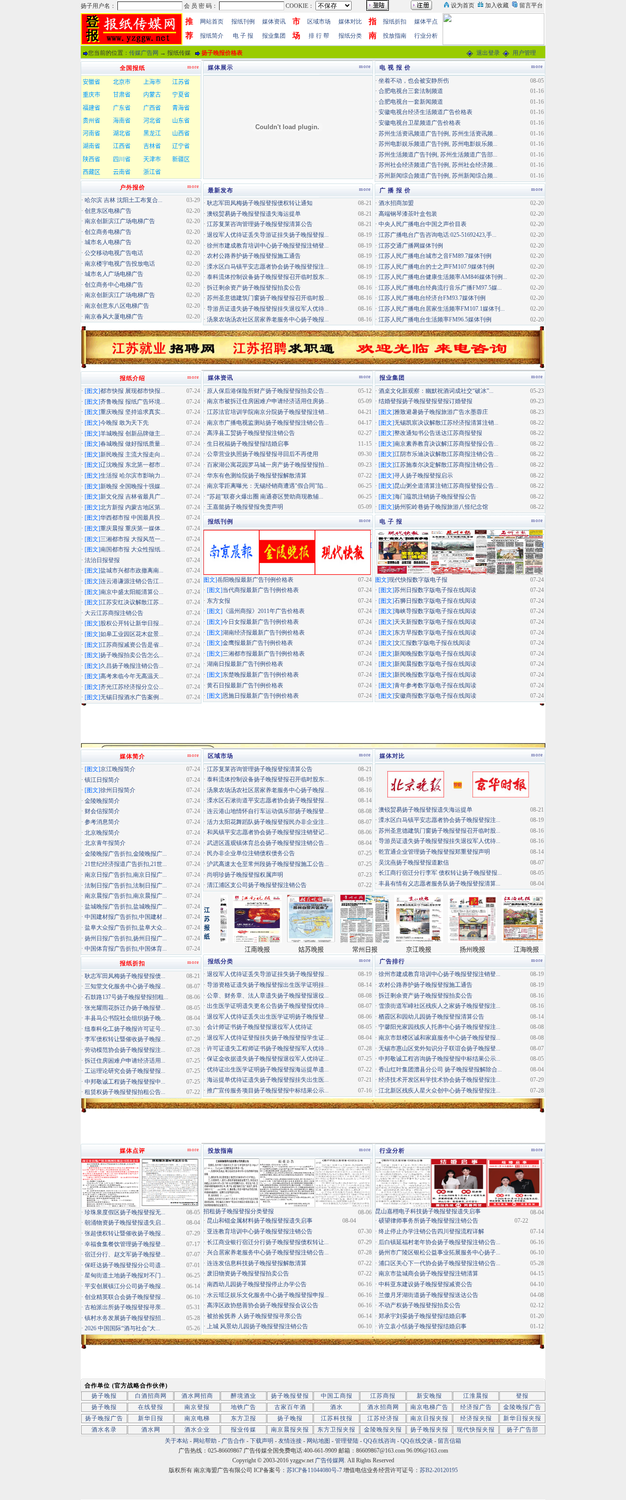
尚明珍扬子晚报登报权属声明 (245, 874)
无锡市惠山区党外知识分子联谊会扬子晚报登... (439, 1048)
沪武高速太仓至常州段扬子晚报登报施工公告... (268, 864)
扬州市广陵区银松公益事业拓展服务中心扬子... (439, 1252)
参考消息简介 (102, 821)
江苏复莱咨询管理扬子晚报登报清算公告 (260, 224)
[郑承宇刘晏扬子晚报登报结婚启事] (459, 1182)
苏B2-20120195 (439, 1470)
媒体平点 (426, 21)
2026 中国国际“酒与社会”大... (122, 1328)
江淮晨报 (476, 1395)
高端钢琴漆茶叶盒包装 (408, 213)
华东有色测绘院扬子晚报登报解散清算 (257, 475)
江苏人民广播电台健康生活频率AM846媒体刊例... (443, 276)
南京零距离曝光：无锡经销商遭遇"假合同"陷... (267, 485)
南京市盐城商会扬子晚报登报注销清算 (428, 1273)
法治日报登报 (102, 560)
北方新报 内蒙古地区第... (132, 507)
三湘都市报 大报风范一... (132, 539)
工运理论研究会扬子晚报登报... (125, 1071)
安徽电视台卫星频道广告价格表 (420, 122)
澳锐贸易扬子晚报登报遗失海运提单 (254, 213)
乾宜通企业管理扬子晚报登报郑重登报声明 (434, 851)
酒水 (336, 1407)
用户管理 (524, 52)
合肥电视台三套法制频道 (411, 91)
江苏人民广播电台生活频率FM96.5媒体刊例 (435, 319)
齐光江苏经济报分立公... (131, 686)
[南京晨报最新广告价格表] (231, 551)
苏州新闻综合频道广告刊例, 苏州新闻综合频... (438, 175)
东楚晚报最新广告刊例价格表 (261, 674)
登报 (522, 1395)
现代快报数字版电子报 (418, 579)
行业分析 (426, 35)
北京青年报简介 (105, 843)
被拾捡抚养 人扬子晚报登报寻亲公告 (254, 1316)
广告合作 (233, 1440)
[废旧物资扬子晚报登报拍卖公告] (231, 1182)
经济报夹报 (476, 1418)
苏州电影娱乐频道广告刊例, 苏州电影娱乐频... (438, 143)
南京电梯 (197, 1418)
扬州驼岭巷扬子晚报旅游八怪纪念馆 (441, 506)
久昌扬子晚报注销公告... (131, 665)
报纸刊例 (243, 21)
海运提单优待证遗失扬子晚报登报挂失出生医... (268, 1079)
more (365, 66)
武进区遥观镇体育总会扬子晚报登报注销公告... (268, 843)
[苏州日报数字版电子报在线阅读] (459, 551)
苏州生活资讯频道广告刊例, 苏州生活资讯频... (438, 133)
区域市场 (319, 21)
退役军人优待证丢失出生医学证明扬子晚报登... (268, 1016)
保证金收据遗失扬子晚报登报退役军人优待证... (268, 1058)
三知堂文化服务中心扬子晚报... (125, 986)
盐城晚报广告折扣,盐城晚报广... (126, 906)
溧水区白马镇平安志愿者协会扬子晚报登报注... (268, 266)
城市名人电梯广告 (108, 242)
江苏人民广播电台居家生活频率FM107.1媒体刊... (442, 308)
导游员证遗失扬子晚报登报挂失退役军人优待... (268, 308)
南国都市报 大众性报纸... (132, 549)
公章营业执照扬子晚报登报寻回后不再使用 (262, 454)
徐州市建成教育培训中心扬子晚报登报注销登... (268, 245)
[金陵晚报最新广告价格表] (287, 551)
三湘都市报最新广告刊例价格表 (264, 653)
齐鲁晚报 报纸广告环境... (132, 401)
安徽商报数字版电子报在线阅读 (435, 695)
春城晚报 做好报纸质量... (132, 443)
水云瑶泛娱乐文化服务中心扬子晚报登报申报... (268, 1295)
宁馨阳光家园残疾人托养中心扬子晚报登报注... (439, 1026)
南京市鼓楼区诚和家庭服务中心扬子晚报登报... (439, 1037)
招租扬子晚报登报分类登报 (238, 1211)
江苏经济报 (383, 1418)
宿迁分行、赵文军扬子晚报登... (125, 1254)
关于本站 (176, 1440)
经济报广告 (476, 1407)
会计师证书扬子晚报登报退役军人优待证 (260, 1026)
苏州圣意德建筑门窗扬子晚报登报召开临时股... (268, 298)
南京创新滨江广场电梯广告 (120, 221)
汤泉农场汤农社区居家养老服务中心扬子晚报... (268, 319)
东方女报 (218, 600)
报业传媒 (243, 1429)
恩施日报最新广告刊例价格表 (261, 695)
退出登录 (488, 52)
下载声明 (261, 1440)
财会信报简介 (102, 811)
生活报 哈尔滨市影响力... (132, 475)
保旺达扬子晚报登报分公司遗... (125, 1265)
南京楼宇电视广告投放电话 (120, 263)
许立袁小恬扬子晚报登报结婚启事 (423, 1326)
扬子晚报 (104, 1395)
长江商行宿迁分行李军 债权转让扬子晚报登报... (440, 872)
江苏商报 (383, 1395)
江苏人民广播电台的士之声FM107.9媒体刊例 (436, 266)
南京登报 (197, 1407)
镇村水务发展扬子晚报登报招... (125, 1318)
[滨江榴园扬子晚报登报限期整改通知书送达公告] (170, 1182)
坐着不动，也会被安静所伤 (414, 80)
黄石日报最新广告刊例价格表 (245, 685)
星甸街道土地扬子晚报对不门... (125, 1275)
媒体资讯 (274, 21)
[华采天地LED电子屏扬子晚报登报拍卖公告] (110, 1182)
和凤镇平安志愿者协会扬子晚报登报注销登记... (268, 832)
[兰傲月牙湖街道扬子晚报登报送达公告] (403, 1182)
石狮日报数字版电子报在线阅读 (435, 600)
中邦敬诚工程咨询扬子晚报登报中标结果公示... (439, 1058)
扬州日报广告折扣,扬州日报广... (126, 938)
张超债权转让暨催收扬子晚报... (125, 1233)
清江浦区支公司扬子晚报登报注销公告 (257, 885)
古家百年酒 (290, 1407)
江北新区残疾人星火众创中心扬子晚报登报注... (439, 1090)
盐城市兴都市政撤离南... (131, 570)
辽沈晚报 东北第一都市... (132, 464)
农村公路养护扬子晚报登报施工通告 (254, 255)
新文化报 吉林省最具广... (132, 496)
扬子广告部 (522, 1429)
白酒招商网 (151, 1395)
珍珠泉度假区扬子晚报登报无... (125, 1212)
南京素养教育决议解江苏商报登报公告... (446, 443)
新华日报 (150, 1418)
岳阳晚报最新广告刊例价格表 (255, 579)
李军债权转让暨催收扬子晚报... (125, 1039)
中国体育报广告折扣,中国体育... (126, 948)
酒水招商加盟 (396, 203)
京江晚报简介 (117, 769)
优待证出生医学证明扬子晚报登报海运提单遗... (268, 1069)
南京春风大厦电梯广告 (114, 316)
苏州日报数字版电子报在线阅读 (435, 590)
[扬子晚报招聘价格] (493, 28)
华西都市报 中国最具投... (132, 517)
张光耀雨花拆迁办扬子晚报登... (125, 1007)
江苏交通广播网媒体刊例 (411, 245)
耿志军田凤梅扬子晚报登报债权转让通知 (260, 203)
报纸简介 (212, 35)
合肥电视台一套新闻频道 (411, 101)
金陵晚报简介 (102, 800)
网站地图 (318, 1440)
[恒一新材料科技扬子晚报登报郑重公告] (287, 1182)
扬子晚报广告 (104, 1418)
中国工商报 (337, 1395)
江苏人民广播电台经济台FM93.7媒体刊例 (432, 298)
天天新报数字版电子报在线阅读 (435, 621)
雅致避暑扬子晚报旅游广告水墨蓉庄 (441, 412)
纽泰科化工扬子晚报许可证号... (125, 1028)
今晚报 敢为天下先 (124, 422)
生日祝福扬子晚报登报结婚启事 (248, 443)
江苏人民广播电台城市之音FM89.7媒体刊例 (435, 255)
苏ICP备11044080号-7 (314, 1470)
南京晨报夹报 (290, 1429)
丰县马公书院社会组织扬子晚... (125, 1018)
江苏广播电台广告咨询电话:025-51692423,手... (437, 234)
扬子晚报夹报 (429, 1429)
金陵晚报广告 (522, 1407)
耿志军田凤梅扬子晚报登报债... (125, 976)
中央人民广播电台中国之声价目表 (423, 224)
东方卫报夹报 (336, 1429)
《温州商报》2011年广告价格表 (264, 611)
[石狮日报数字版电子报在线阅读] (515, 551)
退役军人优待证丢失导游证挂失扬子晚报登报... (268, 234)
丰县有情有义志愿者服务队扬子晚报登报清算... (439, 883)
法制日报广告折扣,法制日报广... (126, 885)
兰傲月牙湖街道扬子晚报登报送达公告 (428, 1295)
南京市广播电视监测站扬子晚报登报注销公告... (268, 422)
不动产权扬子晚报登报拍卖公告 (420, 1305)
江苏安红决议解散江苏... (131, 602)
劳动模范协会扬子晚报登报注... (125, 1049)
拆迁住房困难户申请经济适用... (125, 1060)
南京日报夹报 (429, 1418)
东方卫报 (243, 1418)
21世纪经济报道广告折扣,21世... (126, 864)
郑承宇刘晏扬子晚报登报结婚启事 (423, 1316)
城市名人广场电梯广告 (114, 274)
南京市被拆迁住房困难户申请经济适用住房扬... (268, 401)
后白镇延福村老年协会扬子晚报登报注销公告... (439, 1242)
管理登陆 (346, 1440)
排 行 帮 (319, 35)
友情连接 (290, 1440)
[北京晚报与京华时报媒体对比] (458, 783)
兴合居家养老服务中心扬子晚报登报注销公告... (268, 1252)
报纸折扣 (394, 21)
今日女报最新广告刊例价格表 (261, 621)
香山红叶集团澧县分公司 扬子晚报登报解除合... (440, 1069)
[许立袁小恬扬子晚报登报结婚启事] (514, 1182)
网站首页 (212, 21)
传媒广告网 (143, 52)
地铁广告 (243, 1407)
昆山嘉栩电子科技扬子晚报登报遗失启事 (428, 1211)
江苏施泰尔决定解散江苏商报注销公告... (446, 464)
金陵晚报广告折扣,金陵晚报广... (126, 853)
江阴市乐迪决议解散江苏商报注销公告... (446, 454)
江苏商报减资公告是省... (131, 644)
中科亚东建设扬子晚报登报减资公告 (425, 1284)
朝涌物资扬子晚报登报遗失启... (125, 1222)
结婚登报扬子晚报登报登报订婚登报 (425, 401)
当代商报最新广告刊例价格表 (261, 590)
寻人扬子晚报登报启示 (423, 475)
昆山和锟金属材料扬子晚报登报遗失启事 (260, 1220)
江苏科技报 (337, 1418)
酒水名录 (104, 1429)
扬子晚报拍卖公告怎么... (131, 655)
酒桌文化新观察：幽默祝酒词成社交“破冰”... (436, 390)
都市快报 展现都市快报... (132, 390)
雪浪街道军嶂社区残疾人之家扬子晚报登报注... (439, 1005)
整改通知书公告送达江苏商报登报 (438, 433)
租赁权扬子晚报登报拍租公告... (125, 1092)
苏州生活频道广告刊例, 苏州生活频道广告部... (438, 154)
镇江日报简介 (102, 779)
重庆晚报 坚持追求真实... (132, 412)
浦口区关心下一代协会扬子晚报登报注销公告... (439, 1263)
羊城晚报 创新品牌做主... (132, 433)
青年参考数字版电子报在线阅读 (435, 685)
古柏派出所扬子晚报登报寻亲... (125, 1307)
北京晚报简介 (102, 832)
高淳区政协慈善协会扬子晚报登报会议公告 (262, 1305)
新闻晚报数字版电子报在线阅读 (435, 653)
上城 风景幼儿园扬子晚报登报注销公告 (257, 1326)
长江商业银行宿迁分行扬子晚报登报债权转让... (268, 1242)
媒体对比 (350, 21)
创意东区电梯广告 (108, 210)
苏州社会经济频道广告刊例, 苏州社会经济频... (438, 164)
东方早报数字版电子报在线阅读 (435, 632)
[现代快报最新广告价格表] (343, 551)
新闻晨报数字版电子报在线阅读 (435, 663)
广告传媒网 (329, 1460)
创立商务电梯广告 (108, 231)
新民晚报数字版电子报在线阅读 (435, 674)
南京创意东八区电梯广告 (117, 305)
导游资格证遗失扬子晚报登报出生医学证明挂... (268, 984)
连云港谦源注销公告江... (131, 581)
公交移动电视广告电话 (114, 253)
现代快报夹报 (476, 1429)
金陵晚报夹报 (383, 1429)
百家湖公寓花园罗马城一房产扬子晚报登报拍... (268, 464)
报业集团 (274, 35)
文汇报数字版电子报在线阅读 (432, 642)
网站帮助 (205, 1440)
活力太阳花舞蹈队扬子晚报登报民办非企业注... (268, 821)
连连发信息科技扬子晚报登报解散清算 (257, 1263)
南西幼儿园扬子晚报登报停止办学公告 (257, 1284)
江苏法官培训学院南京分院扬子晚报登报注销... (268, 412)
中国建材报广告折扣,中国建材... (126, 916)
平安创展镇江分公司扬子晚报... (125, 1286)
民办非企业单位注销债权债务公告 (251, 853)
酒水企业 (197, 1429)
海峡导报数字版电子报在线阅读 (435, 611)
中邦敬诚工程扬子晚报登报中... (125, 1081)
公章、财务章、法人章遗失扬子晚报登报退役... (268, 995)
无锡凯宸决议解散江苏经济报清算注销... (446, 422)
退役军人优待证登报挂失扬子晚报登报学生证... (268, 1037)
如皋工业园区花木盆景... (131, 634)
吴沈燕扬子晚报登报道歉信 (414, 862)
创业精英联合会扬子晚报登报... (125, 1297)
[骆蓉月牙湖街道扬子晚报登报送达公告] (343, 1182)
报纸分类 (350, 35)
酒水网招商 (197, 1395)
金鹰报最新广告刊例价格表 (258, 642)
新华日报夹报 (522, 1418)
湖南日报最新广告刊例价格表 (245, 663)
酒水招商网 (383, 1407)
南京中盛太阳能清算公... (131, 592)
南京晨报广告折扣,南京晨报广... (126, 895)
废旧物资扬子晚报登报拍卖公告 (248, 1273)
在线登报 (150, 1407)
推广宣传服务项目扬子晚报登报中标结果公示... (268, 1090)
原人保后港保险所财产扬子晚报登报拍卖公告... (268, 390)
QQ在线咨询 (380, 1440)
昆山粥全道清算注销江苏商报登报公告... (446, 485)
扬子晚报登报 (290, 1395)
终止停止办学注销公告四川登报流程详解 (431, 1231)
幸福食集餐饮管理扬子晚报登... (125, 1244)
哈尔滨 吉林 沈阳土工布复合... (123, 200)
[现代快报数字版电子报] (403, 551)
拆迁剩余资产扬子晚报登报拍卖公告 (254, 287)
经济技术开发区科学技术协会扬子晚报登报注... (439, 1079)
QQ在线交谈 (417, 1440)
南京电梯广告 (429, 1407)
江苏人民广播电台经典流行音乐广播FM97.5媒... (440, 287)
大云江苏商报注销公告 (114, 613)
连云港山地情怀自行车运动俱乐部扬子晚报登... (268, 811)
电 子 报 (243, 35)
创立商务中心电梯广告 (114, 284)
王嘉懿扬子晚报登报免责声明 (245, 506)
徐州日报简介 (117, 790)
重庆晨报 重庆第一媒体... (132, 528)
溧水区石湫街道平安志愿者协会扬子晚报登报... (268, 800)
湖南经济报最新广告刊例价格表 (264, 632)
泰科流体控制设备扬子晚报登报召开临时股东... (268, 276)
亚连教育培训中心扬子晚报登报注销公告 (260, 1231)
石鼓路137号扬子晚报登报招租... (126, 997)
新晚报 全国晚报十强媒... (132, 486)
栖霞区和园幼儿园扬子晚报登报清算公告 (431, 1016)
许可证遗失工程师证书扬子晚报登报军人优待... (268, 1048)
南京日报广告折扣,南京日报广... (126, 874)
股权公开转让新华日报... (131, 623)
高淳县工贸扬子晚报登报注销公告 (251, 433)
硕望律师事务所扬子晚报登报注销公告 (428, 1220)
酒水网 (150, 1429)
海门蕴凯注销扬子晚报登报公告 (435, 496)
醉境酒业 (243, 1395)
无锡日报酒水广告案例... (131, 697)
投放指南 (394, 35)
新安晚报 (429, 1395)
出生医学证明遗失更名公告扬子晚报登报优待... (268, 1005)
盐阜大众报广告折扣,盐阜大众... (126, 927)
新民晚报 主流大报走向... (132, 454)
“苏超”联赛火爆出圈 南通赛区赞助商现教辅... (265, 496)
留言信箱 (449, 1440)
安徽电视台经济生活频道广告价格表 (425, 112)
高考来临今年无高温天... (131, 676)
